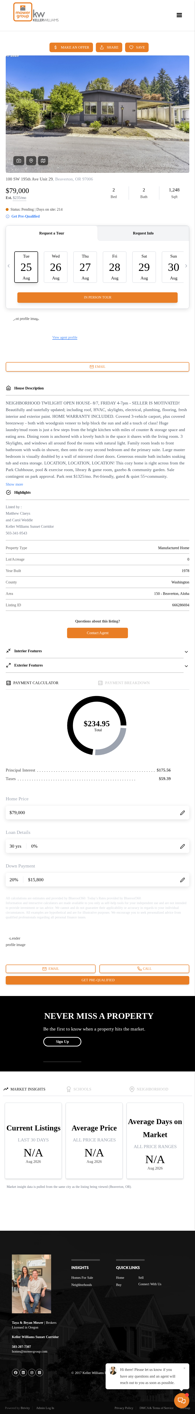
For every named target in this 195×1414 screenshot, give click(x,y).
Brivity (25, 1408)
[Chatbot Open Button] (181, 1400)
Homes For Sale (82, 1278)
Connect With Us (149, 1284)
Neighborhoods (81, 1285)
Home (120, 1278)
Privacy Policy (124, 1408)
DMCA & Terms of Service (157, 1408)
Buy (119, 1285)
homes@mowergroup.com (29, 1351)
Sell (141, 1278)
